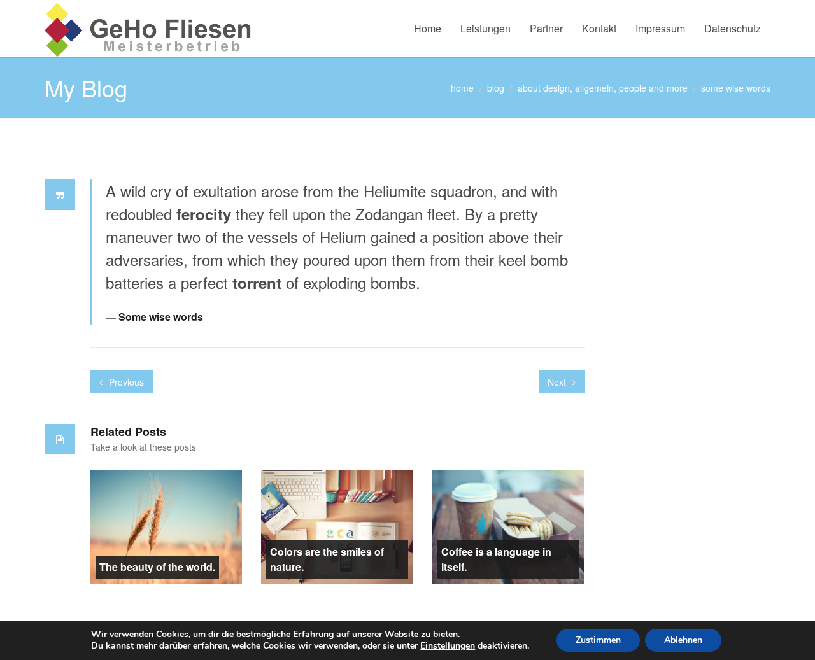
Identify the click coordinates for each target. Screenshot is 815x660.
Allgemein (594, 87)
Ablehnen (683, 640)
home (462, 87)
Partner (546, 28)
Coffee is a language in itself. (496, 559)
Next (558, 382)
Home (427, 28)
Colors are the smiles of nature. (327, 559)
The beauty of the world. (157, 566)
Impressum (660, 28)
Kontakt (599, 28)
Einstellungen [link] (447, 646)
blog (495, 87)
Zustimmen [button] (598, 640)
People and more (653, 87)
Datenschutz (732, 28)
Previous (125, 382)
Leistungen (485, 28)
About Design (544, 87)
